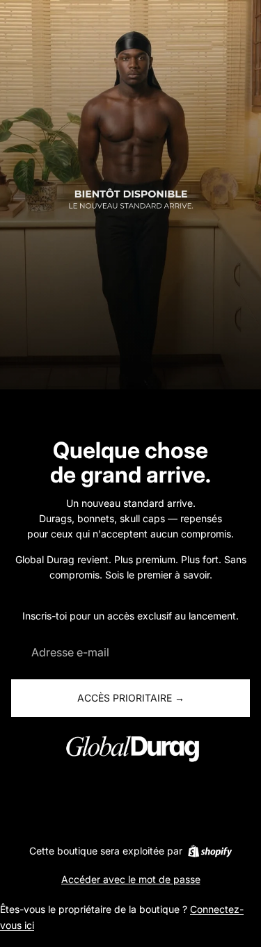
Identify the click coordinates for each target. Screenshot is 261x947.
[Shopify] (210, 851)
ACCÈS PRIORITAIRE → (130, 698)
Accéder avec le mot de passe (130, 879)
